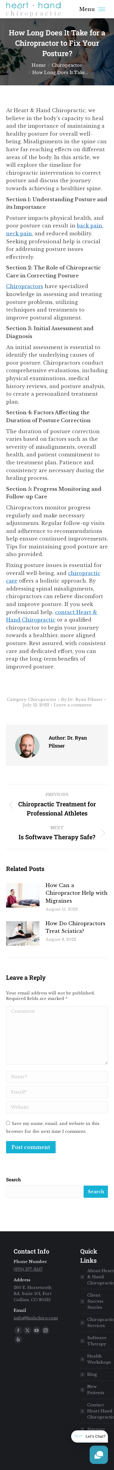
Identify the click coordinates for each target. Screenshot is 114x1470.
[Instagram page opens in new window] (46, 1330)
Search (13, 1179)
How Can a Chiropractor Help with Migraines (77, 893)
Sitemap (96, 1429)
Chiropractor (42, 699)
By (82, 699)
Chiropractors (24, 286)
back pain (89, 226)
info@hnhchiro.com (36, 1318)
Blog (92, 1374)
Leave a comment (73, 705)
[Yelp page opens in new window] (18, 1339)
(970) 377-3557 (28, 1269)
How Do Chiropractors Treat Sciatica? (75, 927)
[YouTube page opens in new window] (36, 1330)
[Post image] (23, 895)
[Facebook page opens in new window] (18, 1330)
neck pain (19, 233)
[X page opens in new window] (27, 1330)
